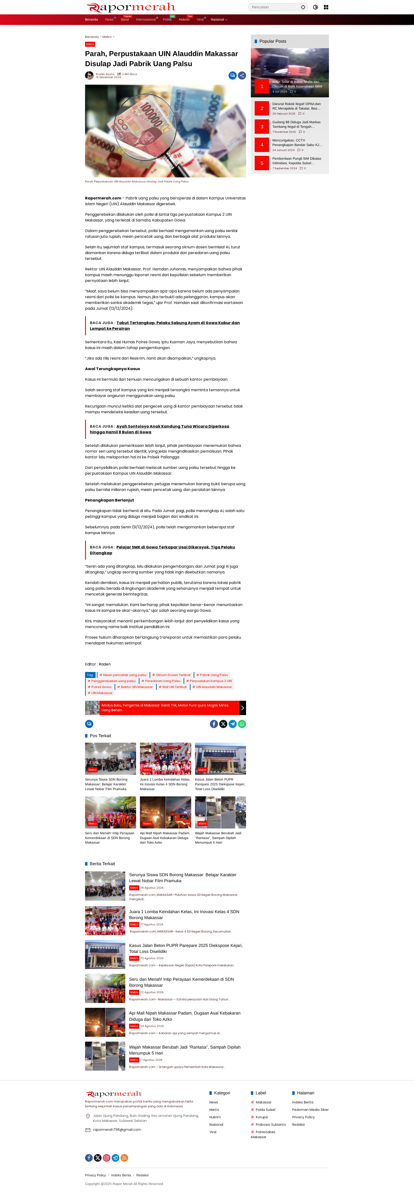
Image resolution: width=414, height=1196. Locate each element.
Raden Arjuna (105, 74)
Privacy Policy (303, 1117)
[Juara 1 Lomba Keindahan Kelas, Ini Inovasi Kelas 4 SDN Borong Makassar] (165, 759)
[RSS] (124, 1158)
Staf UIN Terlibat (174, 687)
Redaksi (298, 1124)
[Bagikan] (242, 75)
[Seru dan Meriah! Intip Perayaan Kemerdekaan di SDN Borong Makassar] (110, 812)
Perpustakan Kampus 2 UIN (211, 681)
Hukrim (215, 1117)
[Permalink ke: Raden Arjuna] (90, 75)
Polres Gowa (101, 687)
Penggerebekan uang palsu (114, 681)
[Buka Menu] (326, 7)
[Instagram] (106, 1158)
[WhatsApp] (242, 724)
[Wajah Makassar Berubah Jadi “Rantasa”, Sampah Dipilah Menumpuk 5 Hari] (220, 812)
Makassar (263, 1102)
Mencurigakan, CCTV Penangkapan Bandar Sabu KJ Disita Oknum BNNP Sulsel (295, 142)
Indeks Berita (302, 1102)
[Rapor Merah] (133, 7)
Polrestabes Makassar (263, 1134)
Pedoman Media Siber (310, 1109)
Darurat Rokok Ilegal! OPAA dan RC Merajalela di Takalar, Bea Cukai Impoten (296, 106)
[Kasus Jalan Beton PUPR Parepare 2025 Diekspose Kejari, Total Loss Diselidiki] (220, 759)
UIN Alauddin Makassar (214, 687)
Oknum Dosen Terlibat (173, 675)
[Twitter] (223, 724)
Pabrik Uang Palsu (214, 675)
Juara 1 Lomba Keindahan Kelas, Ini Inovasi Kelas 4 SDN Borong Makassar (165, 784)
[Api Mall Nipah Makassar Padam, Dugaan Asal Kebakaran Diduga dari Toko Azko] (165, 812)
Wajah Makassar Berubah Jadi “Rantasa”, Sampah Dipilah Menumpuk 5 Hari (218, 837)
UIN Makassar (102, 693)
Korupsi (262, 1117)
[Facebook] (214, 724)
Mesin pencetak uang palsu (124, 675)
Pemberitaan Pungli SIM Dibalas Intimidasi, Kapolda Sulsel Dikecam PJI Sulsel (296, 160)
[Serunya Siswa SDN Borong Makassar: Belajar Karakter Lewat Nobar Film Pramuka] (110, 759)
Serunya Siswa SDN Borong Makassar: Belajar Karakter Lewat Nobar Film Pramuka (106, 784)
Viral (212, 1132)
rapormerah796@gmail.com (117, 1129)
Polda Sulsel (265, 1109)
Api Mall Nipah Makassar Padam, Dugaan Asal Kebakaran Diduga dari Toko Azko (165, 837)
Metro (90, 44)
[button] (303, 7)
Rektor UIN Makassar (137, 687)
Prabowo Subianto (271, 1124)
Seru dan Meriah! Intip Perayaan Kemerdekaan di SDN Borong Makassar (109, 837)
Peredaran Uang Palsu (162, 681)
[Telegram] (233, 724)
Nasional (216, 1124)
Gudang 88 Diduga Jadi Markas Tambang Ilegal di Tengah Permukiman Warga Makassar (296, 124)
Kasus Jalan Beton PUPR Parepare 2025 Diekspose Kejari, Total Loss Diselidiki (220, 784)
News (213, 1102)
